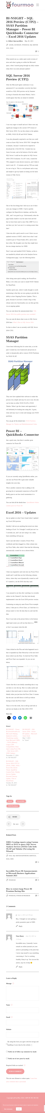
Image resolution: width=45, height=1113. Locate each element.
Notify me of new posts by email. (19, 1058)
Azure (11, 45)
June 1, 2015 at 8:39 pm (25, 915)
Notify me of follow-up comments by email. (22, 1052)
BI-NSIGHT (17, 45)
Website (8, 1029)
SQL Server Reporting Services (24, 855)
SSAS (11, 48)
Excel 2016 (20, 801)
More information (8, 1109)
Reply (20, 926)
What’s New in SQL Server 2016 (23, 322)
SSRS (12, 859)
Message (9, 983)
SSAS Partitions (13, 806)
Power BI (25, 45)
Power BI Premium (23, 895)
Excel (10, 801)
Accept (18, 1109)
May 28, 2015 (29, 41)
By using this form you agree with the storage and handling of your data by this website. (23, 1043)
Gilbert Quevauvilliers (15, 41)
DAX (10, 855)
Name (8, 1005)
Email (8, 1017)
